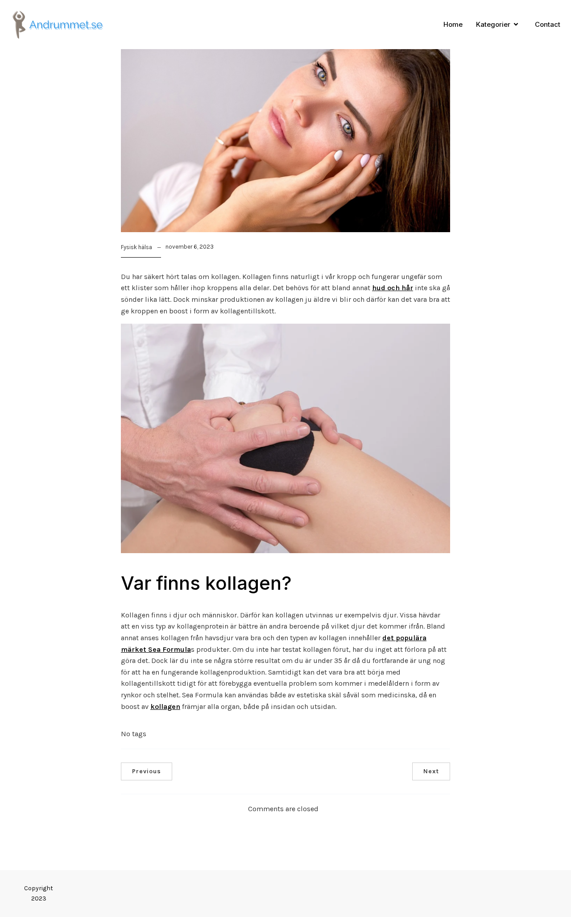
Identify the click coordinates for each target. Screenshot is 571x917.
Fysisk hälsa (136, 247)
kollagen (165, 706)
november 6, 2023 (190, 246)
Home (453, 24)
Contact (547, 24)
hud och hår (392, 287)
